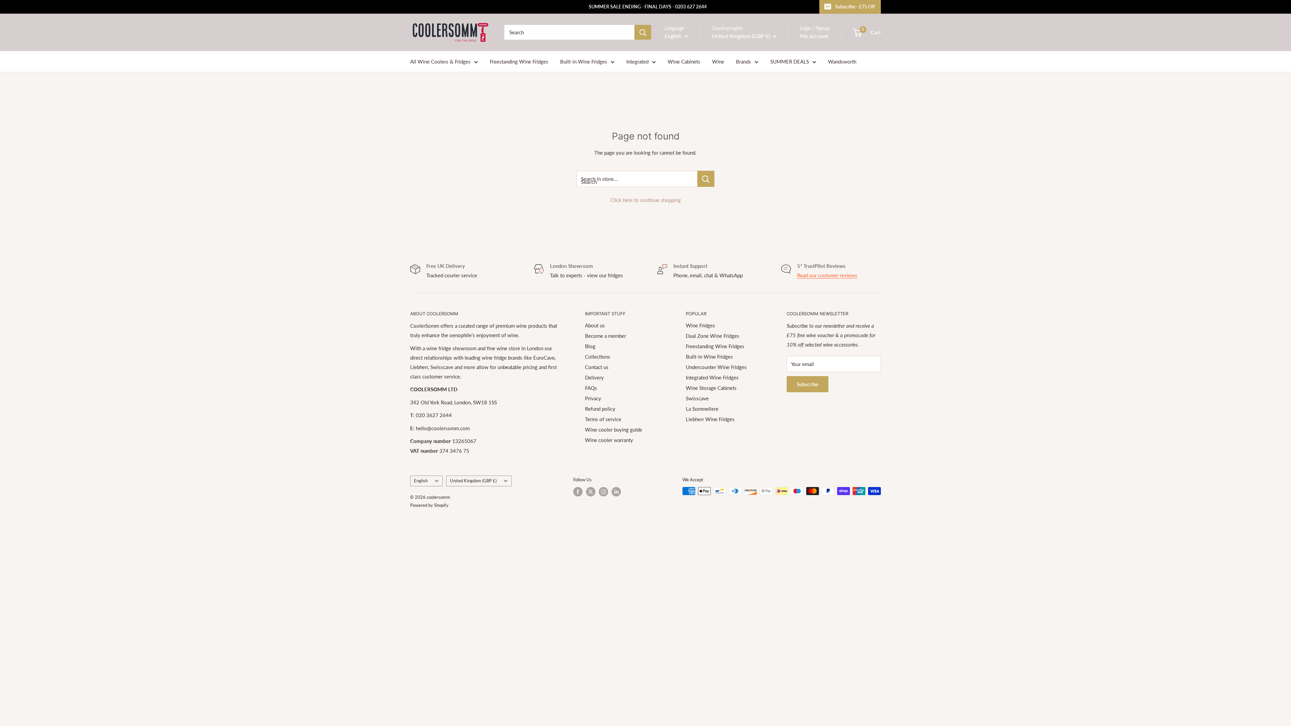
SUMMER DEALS (789, 61)
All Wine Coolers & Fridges (440, 61)
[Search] (642, 32)
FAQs (591, 388)
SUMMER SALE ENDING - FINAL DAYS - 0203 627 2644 (648, 6)
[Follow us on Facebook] (578, 491)
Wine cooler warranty (609, 440)
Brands (743, 61)
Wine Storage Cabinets (711, 388)
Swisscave (697, 398)
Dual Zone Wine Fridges (712, 336)
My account (814, 36)
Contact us (597, 367)
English (421, 480)
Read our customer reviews (827, 275)
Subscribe (807, 384)
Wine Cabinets (684, 61)
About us (595, 325)
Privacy (593, 398)
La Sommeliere (702, 409)
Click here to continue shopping (646, 200)
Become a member (605, 336)
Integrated (637, 61)
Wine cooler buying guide (613, 430)
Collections (597, 357)
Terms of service (603, 419)
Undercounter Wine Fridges (716, 367)
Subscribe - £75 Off (855, 6)
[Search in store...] (705, 179)
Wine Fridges (700, 325)
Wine (718, 61)
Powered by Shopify (429, 505)
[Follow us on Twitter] (590, 491)
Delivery (594, 377)
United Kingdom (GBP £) (473, 480)
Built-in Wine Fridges (583, 61)
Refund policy (600, 409)
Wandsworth (842, 61)
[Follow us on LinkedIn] (616, 491)
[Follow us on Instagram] (603, 491)
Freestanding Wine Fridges (519, 61)
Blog (590, 346)
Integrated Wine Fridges (712, 377)
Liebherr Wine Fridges (710, 419)
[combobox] (569, 32)
